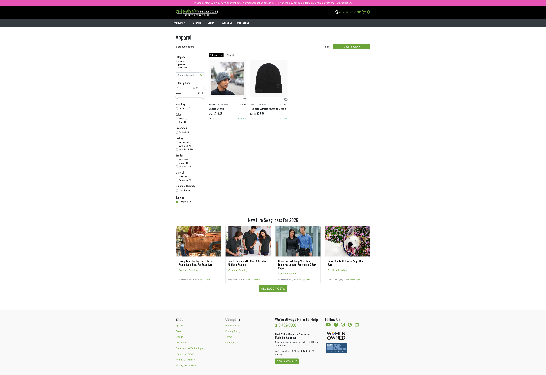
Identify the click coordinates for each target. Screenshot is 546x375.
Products (178, 22)
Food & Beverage (185, 354)
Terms (228, 336)
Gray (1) (183, 122)
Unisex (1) (184, 163)
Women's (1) (185, 166)
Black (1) (183, 118)
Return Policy (232, 325)
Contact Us (243, 22)
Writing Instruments (186, 365)
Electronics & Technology (189, 348)
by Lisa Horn (206, 279)
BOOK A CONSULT (287, 361)
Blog (210, 22)
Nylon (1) (183, 176)
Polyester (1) (185, 180)
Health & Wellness (185, 359)
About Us (227, 22)
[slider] (176, 97)
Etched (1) (184, 132)
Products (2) (182, 61)
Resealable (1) (185, 142)
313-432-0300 (285, 325)
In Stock (242, 118)
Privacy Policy (233, 331)
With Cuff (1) (185, 146)
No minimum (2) (186, 190)
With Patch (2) (186, 149)
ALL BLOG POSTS (273, 288)
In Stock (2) (184, 108)
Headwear (183, 67)
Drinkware (181, 342)
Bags (178, 331)
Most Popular (351, 46)
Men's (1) (183, 159)
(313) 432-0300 (347, 12)
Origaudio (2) (185, 201)
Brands (197, 22)
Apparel (181, 64)
